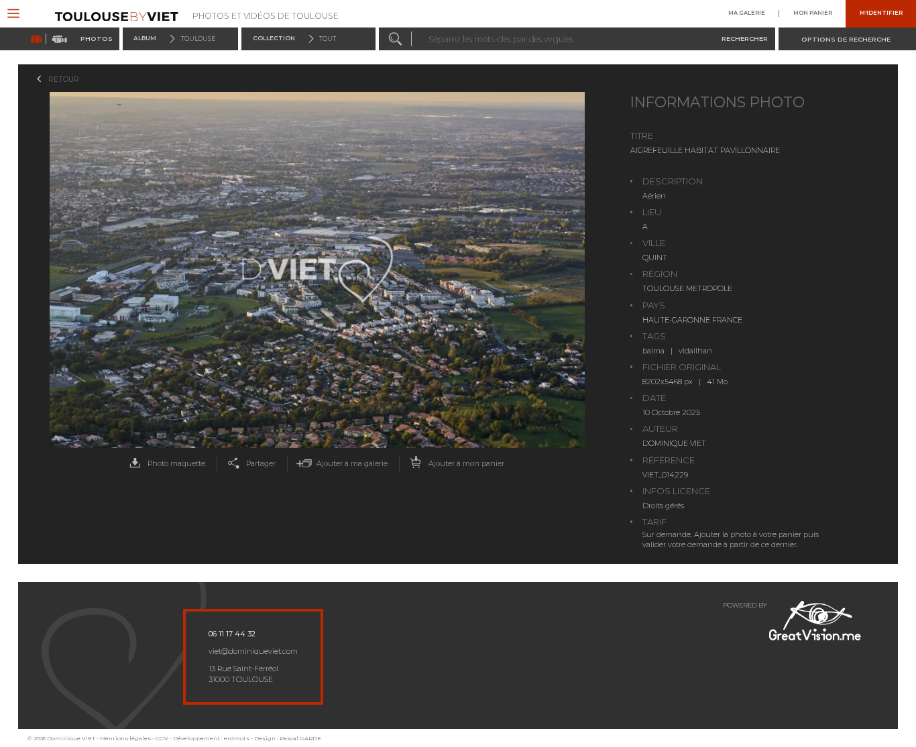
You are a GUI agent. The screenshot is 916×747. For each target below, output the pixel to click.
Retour (63, 79)
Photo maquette (176, 463)
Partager (261, 463)
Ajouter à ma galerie (352, 463)
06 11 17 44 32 (232, 633)
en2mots (236, 738)
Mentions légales (125, 738)
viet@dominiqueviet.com (253, 651)
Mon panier (812, 14)
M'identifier (881, 14)
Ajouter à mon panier (466, 463)
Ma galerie (746, 14)
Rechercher (745, 38)
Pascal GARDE (300, 738)
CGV (162, 738)
